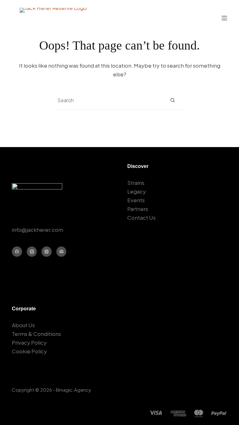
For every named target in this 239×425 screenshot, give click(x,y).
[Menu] (224, 18)
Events (136, 200)
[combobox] (110, 100)
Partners (137, 208)
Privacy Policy (29, 342)
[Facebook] (17, 251)
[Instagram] (46, 251)
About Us (23, 325)
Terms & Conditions (36, 333)
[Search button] (172, 100)
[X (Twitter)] (32, 251)
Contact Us (141, 217)
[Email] (61, 251)
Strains (135, 182)
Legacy (136, 191)
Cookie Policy (29, 351)
